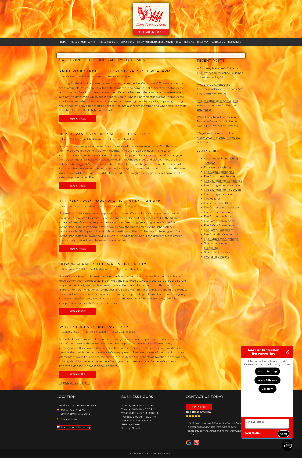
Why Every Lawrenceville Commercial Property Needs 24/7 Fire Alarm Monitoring (219, 89)
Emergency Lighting (217, 167)
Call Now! (267, 388)
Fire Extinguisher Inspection (222, 189)
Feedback (202, 41)
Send (283, 433)
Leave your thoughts (118, 76)
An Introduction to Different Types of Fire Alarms (116, 71)
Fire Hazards (212, 198)
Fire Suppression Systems (221, 238)
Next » (86, 382)
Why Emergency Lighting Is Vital (95, 327)
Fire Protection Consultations (155, 41)
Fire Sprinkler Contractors (221, 234)
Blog (179, 41)
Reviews (189, 41)
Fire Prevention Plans (218, 203)
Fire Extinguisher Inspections (116, 41)
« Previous (66, 382)
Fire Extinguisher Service (220, 194)
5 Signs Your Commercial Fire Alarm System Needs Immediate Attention (218, 137)
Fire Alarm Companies (219, 171)
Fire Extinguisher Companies (223, 180)
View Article (78, 118)
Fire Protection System (219, 216)
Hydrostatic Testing (216, 256)
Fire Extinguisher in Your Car (222, 185)
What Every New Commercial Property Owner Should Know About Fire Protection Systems (217, 121)
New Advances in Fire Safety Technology (104, 134)
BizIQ (248, 433)
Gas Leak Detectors (217, 252)
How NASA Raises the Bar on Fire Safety (102, 264)
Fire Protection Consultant (221, 207)
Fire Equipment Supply (83, 41)
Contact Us (218, 41)
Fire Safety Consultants (219, 225)
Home (63, 41)
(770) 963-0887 (153, 32)
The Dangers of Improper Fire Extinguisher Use (111, 201)
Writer (98, 76)
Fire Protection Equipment (222, 212)
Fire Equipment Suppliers (221, 176)
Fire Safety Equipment (218, 230)
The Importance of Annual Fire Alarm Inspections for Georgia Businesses (217, 105)
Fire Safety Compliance (219, 221)
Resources (234, 41)
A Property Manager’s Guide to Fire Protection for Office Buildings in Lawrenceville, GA (220, 73)
